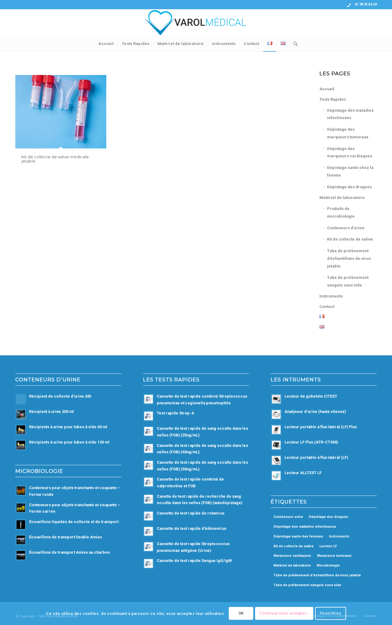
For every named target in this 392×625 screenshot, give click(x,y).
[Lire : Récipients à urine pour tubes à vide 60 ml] (20, 429)
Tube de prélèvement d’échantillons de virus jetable (349, 258)
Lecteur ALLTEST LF (303, 472)
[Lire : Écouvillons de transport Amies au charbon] (20, 555)
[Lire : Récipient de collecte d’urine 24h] (20, 399)
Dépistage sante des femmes (298, 536)
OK (241, 613)
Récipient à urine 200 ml (51, 411)
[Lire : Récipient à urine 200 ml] (20, 414)
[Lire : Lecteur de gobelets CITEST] (276, 399)
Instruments (331, 296)
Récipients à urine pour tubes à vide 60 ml (68, 427)
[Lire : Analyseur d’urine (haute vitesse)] (276, 414)
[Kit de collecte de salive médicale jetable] (60, 111)
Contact (326, 306)
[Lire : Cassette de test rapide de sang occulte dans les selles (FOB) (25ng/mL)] (148, 431)
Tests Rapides (332, 99)
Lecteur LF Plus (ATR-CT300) (311, 442)
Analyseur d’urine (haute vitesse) (315, 411)
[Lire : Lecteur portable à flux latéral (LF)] (276, 460)
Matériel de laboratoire (342, 197)
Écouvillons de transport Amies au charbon (69, 552)
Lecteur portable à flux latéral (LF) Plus (321, 427)
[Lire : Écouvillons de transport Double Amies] (20, 539)
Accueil (326, 89)
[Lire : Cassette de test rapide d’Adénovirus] (148, 531)
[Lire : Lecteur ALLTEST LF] (276, 475)
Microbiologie (328, 565)
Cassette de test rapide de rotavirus (190, 513)
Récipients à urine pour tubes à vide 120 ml (69, 442)
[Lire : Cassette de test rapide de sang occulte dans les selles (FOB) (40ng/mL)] (148, 448)
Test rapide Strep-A (175, 413)
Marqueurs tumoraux (334, 556)
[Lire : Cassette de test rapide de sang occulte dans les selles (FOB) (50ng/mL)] (148, 465)
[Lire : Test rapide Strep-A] (148, 415)
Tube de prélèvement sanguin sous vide (347, 281)
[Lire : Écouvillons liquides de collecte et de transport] (20, 524)
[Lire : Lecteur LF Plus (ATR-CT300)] (276, 445)
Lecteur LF (328, 546)
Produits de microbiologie (341, 212)
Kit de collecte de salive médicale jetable (55, 158)
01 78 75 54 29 (366, 4)
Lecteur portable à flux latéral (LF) (316, 457)
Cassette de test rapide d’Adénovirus (191, 528)
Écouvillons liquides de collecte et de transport (74, 521)
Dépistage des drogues (349, 187)
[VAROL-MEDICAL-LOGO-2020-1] (196, 22)
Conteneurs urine (288, 517)
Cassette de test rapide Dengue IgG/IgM (194, 560)
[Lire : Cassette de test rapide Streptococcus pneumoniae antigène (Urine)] (148, 546)
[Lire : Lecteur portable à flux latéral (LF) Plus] (276, 429)
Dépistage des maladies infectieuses (350, 114)
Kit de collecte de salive (350, 239)
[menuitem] (106, 43)
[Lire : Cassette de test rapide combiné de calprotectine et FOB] (148, 482)
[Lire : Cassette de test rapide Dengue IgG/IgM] (148, 563)
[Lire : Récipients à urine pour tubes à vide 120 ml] (20, 445)
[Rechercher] (293, 43)
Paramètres (330, 613)
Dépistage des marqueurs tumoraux (347, 133)
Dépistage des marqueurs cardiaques (349, 152)
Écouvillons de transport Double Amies (65, 537)
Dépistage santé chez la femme (350, 171)
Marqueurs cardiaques (292, 556)
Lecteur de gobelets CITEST (311, 396)
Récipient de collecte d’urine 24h (60, 396)
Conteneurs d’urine (345, 228)
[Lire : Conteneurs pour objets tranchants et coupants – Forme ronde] (20, 490)
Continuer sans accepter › (284, 613)
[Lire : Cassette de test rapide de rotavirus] (148, 516)
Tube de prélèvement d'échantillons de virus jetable (317, 575)
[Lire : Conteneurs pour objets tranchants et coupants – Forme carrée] (20, 507)
